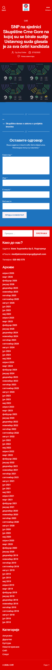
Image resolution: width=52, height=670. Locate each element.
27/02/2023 (36, 52)
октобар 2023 (9, 384)
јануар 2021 (8, 507)
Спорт (5, 654)
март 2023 (7, 410)
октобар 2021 (9, 473)
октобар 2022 (9, 429)
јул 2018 (6, 618)
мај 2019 (6, 581)
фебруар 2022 (9, 458)
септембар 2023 (10, 388)
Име (4, 178)
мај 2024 (6, 358)
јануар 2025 (8, 328)
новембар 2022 (10, 425)
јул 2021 (6, 484)
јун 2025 (6, 310)
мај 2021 (6, 492)
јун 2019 (6, 577)
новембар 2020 (10, 514)
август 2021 (8, 481)
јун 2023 (6, 399)
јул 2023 (6, 395)
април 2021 (8, 495)
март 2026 (7, 276)
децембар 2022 (10, 421)
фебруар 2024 (9, 369)
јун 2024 (6, 354)
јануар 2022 (8, 462)
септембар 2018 (10, 611)
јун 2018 (6, 622)
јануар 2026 (8, 284)
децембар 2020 (10, 510)
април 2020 (8, 540)
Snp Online (22, 52)
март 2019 (7, 588)
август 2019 (8, 570)
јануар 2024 (8, 373)
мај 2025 (6, 313)
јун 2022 (6, 443)
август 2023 (8, 391)
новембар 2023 (10, 380)
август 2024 (8, 347)
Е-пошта (6, 190)
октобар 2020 (9, 518)
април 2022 (8, 451)
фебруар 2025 (9, 325)
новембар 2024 (10, 336)
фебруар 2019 (9, 592)
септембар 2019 (10, 566)
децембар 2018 (10, 599)
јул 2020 (6, 529)
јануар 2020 (8, 551)
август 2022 (8, 436)
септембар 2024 (10, 343)
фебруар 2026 (9, 280)
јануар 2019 (8, 596)
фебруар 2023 (9, 414)
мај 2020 (6, 536)
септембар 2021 (10, 477)
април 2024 (8, 362)
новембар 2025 (10, 291)
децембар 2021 (10, 466)
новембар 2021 (10, 469)
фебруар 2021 (9, 503)
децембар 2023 (10, 377)
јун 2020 (6, 533)
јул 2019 (6, 573)
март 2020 (7, 544)
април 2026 (8, 273)
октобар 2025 (9, 295)
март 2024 (7, 365)
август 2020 (8, 525)
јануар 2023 (8, 417)
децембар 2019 (10, 555)
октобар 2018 (9, 607)
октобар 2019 (9, 562)
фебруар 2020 (9, 547)
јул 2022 (6, 440)
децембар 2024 (10, 332)
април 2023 (8, 406)
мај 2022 (6, 447)
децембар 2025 (10, 287)
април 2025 (8, 317)
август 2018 (8, 614)
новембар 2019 (10, 559)
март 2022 (7, 455)
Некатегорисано (10, 646)
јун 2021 (6, 488)
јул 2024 (6, 351)
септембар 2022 (10, 432)
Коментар (7, 155)
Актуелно (7, 635)
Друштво (7, 639)
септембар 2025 (10, 299)
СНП (26, 21)
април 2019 (8, 585)
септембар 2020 (10, 521)
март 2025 (7, 321)
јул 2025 (6, 306)
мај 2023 (6, 403)
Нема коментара (27, 56)
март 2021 (7, 499)
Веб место (6, 201)
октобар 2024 (9, 339)
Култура (6, 643)
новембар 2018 (10, 603)
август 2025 (8, 302)
